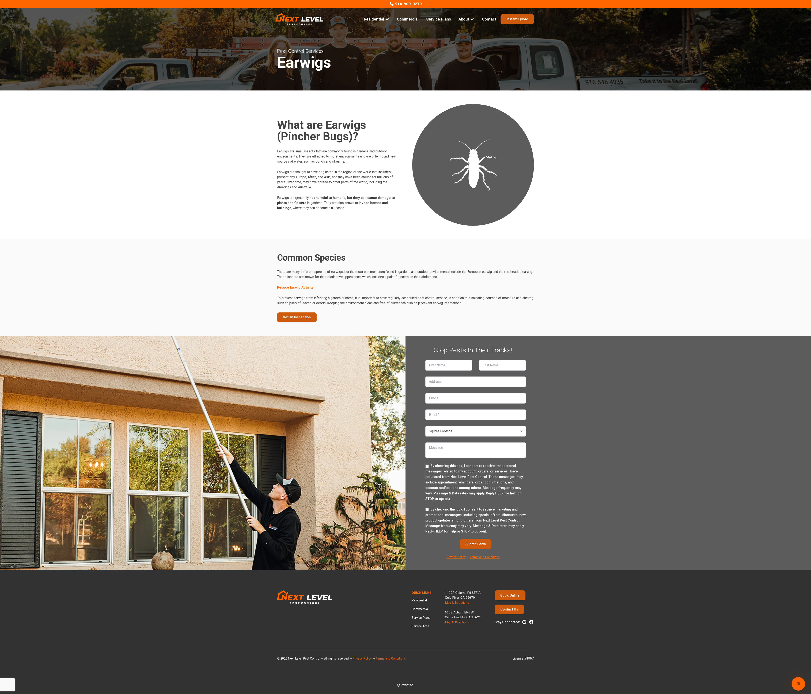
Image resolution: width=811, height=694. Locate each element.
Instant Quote (517, 19)
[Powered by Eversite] (405, 685)
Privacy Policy (456, 557)
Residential (419, 600)
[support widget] (798, 684)
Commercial (408, 19)
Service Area (420, 626)
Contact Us (509, 609)
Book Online (510, 595)
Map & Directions (457, 603)
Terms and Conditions (485, 557)
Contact (489, 19)
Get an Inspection (297, 317)
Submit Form (475, 544)
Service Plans (438, 19)
